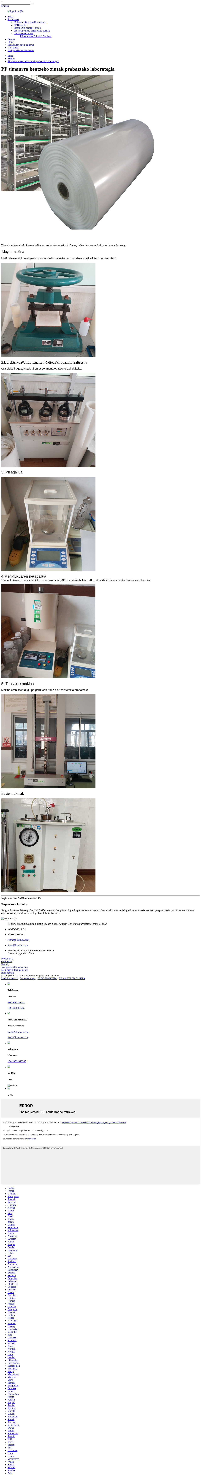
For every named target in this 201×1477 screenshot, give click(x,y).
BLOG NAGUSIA (47, 978)
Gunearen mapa (27, 978)
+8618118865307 (16, 1008)
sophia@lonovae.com (18, 1032)
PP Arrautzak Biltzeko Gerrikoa (36, 36)
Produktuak (13, 19)
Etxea (10, 16)
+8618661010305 (16, 1002)
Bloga (11, 42)
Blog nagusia (7, 972)
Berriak (11, 39)
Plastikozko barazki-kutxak (27, 27)
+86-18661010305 (17, 1061)
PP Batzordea (20, 25)
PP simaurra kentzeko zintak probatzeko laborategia (33, 61)
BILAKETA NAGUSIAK (72, 978)
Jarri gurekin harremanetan (21, 50)
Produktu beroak (9, 978)
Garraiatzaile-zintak (23, 33)
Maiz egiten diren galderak (21, 44)
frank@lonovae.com (18, 1037)
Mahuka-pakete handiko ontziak (30, 22)
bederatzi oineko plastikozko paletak (32, 30)
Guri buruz (13, 47)
